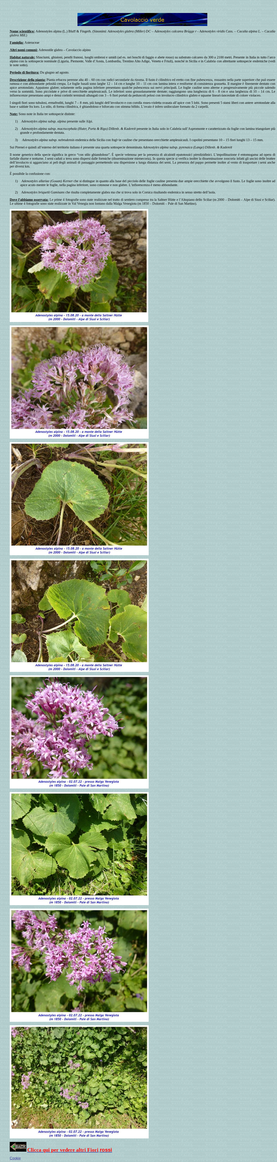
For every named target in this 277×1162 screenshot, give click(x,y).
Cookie (15, 1158)
